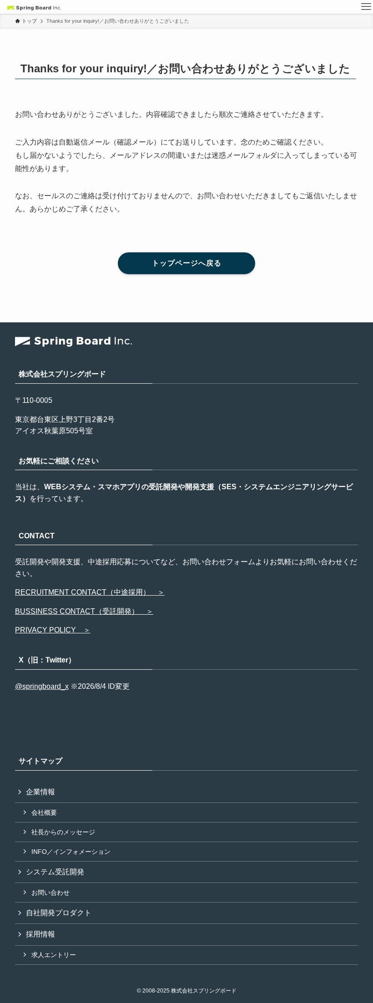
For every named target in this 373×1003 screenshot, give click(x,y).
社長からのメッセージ (63, 832)
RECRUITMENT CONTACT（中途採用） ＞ (90, 592)
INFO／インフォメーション (71, 851)
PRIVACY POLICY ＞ (53, 630)
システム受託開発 (55, 872)
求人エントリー (53, 954)
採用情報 (40, 934)
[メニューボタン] (366, 7)
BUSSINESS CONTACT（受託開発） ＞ (84, 611)
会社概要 (44, 812)
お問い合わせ (50, 892)
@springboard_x (42, 686)
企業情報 (40, 792)
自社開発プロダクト (58, 913)
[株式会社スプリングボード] (34, 7)
